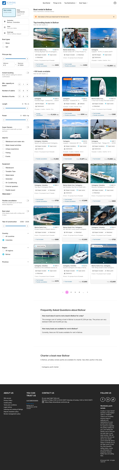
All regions (9, 251)
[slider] (4, 58)
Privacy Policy (8, 400)
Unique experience (12, 149)
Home (35, 11)
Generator (9, 179)
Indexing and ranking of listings (13, 409)
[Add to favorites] (114, 30)
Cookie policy (8, 402)
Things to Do (57, 3)
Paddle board (10, 190)
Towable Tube (10, 171)
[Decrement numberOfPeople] (19, 84)
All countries (10, 236)
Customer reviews (32, 400)
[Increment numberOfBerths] (27, 96)
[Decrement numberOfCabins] (19, 90)
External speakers (12, 186)
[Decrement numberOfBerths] (19, 96)
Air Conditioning (11, 183)
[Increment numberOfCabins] (27, 90)
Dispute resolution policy (11, 411)
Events (8, 156)
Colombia (47, 11)
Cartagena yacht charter (50, 367)
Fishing (8, 153)
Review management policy (12, 414)
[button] (46, 46)
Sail (7, 47)
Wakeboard (10, 168)
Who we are (7, 398)
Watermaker (10, 175)
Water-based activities (13, 145)
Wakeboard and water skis (15, 141)
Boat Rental (46, 3)
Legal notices (8, 407)
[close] (113, 16)
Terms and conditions (10, 405)
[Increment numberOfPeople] (27, 84)
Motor (8, 43)
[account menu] (115, 3)
